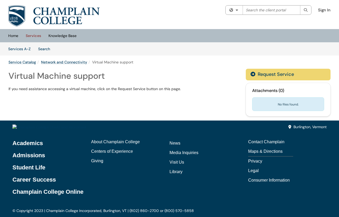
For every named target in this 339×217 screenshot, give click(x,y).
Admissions (28, 155)
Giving (97, 161)
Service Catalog (22, 62)
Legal (253, 170)
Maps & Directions (265, 151)
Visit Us (177, 162)
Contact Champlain (266, 142)
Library (176, 171)
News (175, 143)
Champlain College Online (47, 191)
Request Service (275, 74)
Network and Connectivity (64, 62)
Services (33, 35)
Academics (27, 143)
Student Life (28, 167)
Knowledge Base (62, 35)
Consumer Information (269, 180)
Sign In (324, 10)
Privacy (255, 161)
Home (13, 35)
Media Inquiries (184, 152)
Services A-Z (19, 49)
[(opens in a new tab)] (54, 15)
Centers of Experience (112, 151)
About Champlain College (115, 142)
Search (46, 48)
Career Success (34, 179)
